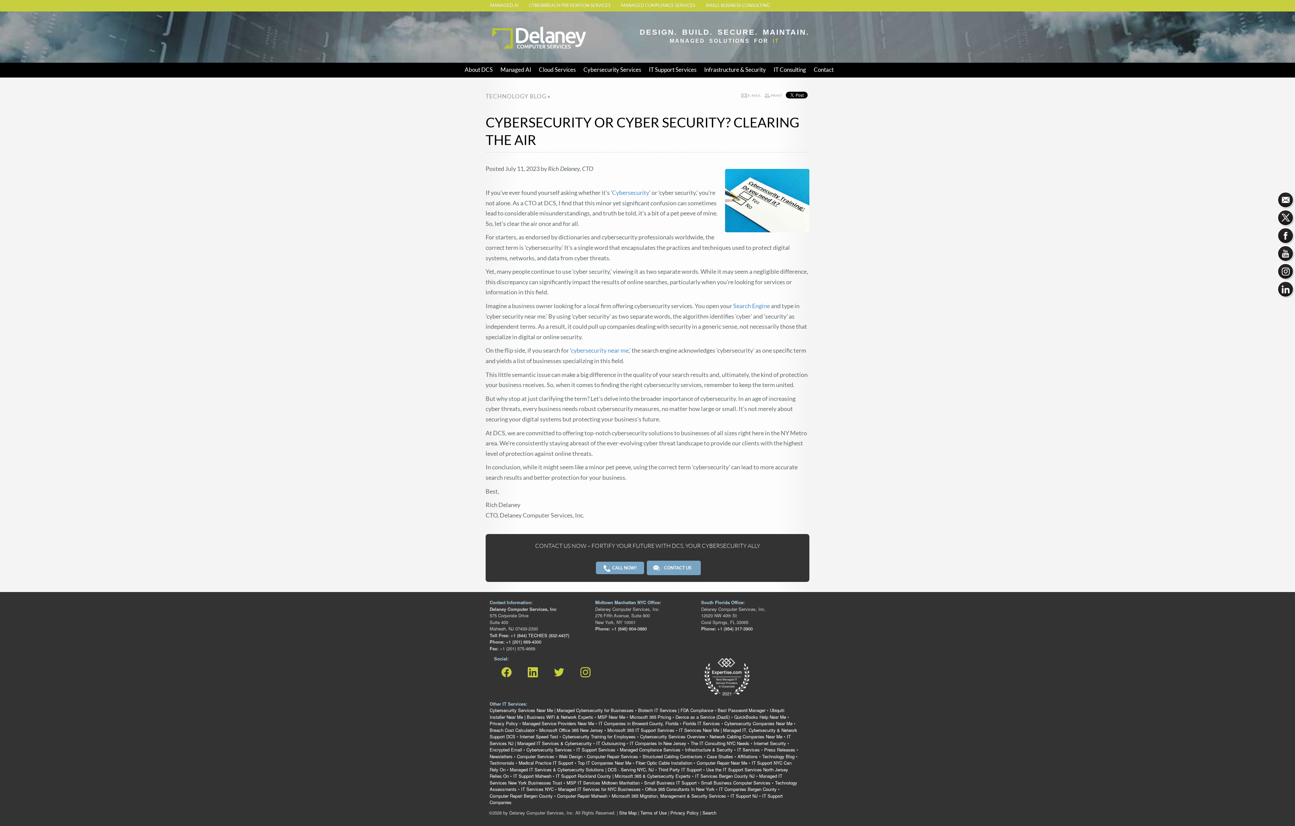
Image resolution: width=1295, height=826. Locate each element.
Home (497, 24)
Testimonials (502, 763)
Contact (824, 69)
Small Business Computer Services (736, 782)
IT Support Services (672, 69)
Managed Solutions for (724, 41)
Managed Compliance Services (658, 5)
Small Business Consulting (738, 5)
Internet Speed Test (539, 736)
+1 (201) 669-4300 (523, 642)
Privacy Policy (504, 723)
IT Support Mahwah (532, 776)
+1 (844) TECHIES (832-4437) (539, 635)
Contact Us (677, 567)
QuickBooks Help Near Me (760, 717)
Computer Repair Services (612, 756)
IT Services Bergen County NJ (725, 776)
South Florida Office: (723, 602)
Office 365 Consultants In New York (680, 789)
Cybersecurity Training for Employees (599, 736)
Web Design (570, 756)
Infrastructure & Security (735, 69)
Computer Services (535, 756)
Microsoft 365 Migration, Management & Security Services (669, 796)
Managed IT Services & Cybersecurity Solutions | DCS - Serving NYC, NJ (582, 769)
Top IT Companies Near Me (604, 763)
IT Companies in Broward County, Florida (639, 723)
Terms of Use (653, 812)
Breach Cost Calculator (512, 730)
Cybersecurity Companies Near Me (758, 723)
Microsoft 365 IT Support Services (640, 730)
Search (709, 812)
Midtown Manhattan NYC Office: (628, 602)
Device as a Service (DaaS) (702, 717)
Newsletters (501, 756)
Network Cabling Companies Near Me (746, 736)
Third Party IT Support (680, 769)
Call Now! (624, 567)
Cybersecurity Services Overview (672, 736)
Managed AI (504, 5)
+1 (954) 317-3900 (734, 628)
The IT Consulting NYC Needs (720, 743)
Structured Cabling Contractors (672, 756)
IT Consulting (790, 69)
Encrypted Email (506, 749)
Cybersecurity (630, 192)
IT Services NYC (537, 789)
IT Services (748, 749)
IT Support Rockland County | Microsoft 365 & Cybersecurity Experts (623, 776)
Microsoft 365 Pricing (650, 717)
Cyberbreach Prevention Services (570, 5)
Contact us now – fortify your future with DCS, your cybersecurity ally (647, 545)
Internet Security (770, 743)
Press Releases (779, 749)
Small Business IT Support (670, 782)
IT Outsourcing (610, 743)
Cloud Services (557, 69)
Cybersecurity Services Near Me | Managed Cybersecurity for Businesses (562, 710)
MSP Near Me (611, 717)
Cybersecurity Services (612, 69)
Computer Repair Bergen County (521, 796)
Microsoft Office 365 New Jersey (571, 730)
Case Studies (720, 756)
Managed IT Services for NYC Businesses (599, 789)
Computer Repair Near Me (722, 763)
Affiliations (748, 756)
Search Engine (751, 305)
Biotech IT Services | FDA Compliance (675, 710)
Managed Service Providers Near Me (558, 723)
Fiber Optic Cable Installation (664, 763)
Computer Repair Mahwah (582, 796)
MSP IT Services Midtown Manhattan (603, 782)
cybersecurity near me (600, 350)
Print (776, 95)
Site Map (628, 812)
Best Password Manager (742, 710)
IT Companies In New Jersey (658, 743)
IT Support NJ (744, 796)
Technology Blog (778, 756)
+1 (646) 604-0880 (628, 628)
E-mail (754, 95)
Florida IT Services (701, 723)
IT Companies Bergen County (748, 789)
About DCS (479, 69)
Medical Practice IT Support (546, 763)
